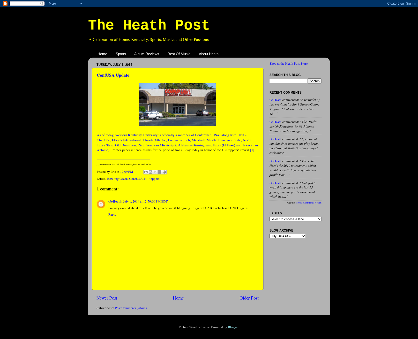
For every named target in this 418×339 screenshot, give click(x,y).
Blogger (233, 327)
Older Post (249, 298)
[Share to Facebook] (159, 172)
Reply (112, 214)
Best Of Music (179, 54)
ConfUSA (136, 178)
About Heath (208, 54)
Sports (121, 54)
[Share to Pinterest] (164, 172)
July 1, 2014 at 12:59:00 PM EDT (145, 201)
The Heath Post (149, 25)
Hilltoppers (151, 178)
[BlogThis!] (150, 172)
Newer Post (107, 298)
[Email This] (145, 172)
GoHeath (115, 201)
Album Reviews (146, 54)
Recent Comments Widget (308, 202)
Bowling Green (117, 178)
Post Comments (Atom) (131, 308)
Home (102, 54)
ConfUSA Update (113, 75)
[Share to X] (155, 172)
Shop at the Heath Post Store (288, 63)
